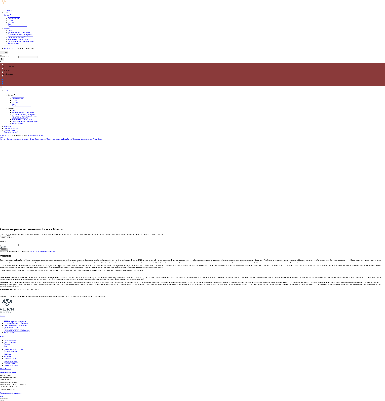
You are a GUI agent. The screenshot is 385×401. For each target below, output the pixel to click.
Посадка (11, 22)
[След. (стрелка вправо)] (3, 400)
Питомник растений (11, 132)
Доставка (11, 20)
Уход (9, 24)
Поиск (9, 10)
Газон (10, 30)
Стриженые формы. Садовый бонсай (20, 36)
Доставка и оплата (10, 351)
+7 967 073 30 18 (9, 48)
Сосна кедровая (40, 139)
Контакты (7, 45)
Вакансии (7, 356)
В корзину (4, 249)
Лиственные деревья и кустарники (20, 34)
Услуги (8, 15)
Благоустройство (14, 18)
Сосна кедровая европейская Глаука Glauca (87, 139)
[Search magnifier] (2, 59)
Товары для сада (13, 43)
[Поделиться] (5, 398)
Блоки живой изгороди (16, 38)
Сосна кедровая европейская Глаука (59, 139)
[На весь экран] (3, 398)
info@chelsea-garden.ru (35, 135)
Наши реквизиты (10, 358)
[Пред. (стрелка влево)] (1, 400)
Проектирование (14, 17)
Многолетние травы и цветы (18, 39)
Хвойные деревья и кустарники (19, 32)
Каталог (8, 28)
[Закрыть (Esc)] (7, 398)
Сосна (32, 139)
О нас (6, 12)
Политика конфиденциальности (11, 393)
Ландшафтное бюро (11, 128)
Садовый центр (9, 130)
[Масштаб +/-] (1, 398)
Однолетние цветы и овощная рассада (21, 41)
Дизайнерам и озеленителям (17, 26)
